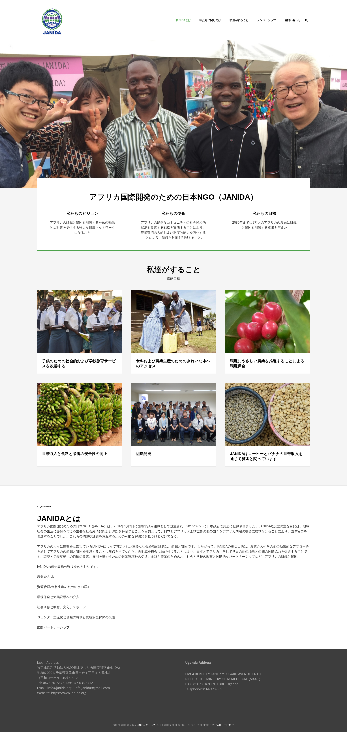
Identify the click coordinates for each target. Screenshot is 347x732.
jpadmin (45, 506)
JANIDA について (146, 725)
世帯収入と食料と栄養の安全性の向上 (74, 454)
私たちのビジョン (82, 213)
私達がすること (239, 20)
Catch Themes (225, 725)
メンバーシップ (266, 20)
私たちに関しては (210, 20)
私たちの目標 (264, 213)
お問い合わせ (292, 20)
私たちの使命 (173, 213)
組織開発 (143, 454)
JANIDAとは (183, 20)
